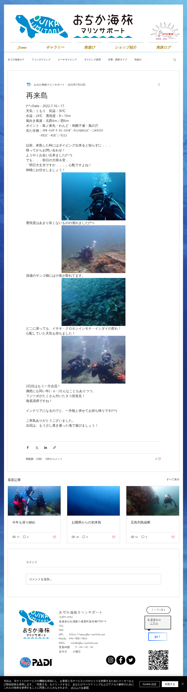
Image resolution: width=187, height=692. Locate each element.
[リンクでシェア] (54, 447)
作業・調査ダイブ (117, 59)
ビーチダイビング (67, 59)
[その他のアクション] (159, 84)
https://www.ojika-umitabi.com (87, 634)
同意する (170, 684)
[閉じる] (182, 684)
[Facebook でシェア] (27, 447)
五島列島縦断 (140, 522)
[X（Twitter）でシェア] (36, 447)
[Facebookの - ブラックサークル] (120, 660)
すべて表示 (173, 479)
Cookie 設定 (150, 684)
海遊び (138, 59)
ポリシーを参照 (80, 687)
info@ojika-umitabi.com (84, 643)
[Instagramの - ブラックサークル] (110, 660)
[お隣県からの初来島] (93, 501)
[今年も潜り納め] (34, 501)
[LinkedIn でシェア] (45, 447)
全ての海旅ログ (16, 59)
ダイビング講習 (92, 59)
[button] (174, 59)
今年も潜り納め (23, 522)
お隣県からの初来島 (86, 522)
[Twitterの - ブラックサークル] (130, 660)
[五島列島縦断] (152, 501)
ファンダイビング (41, 59)
